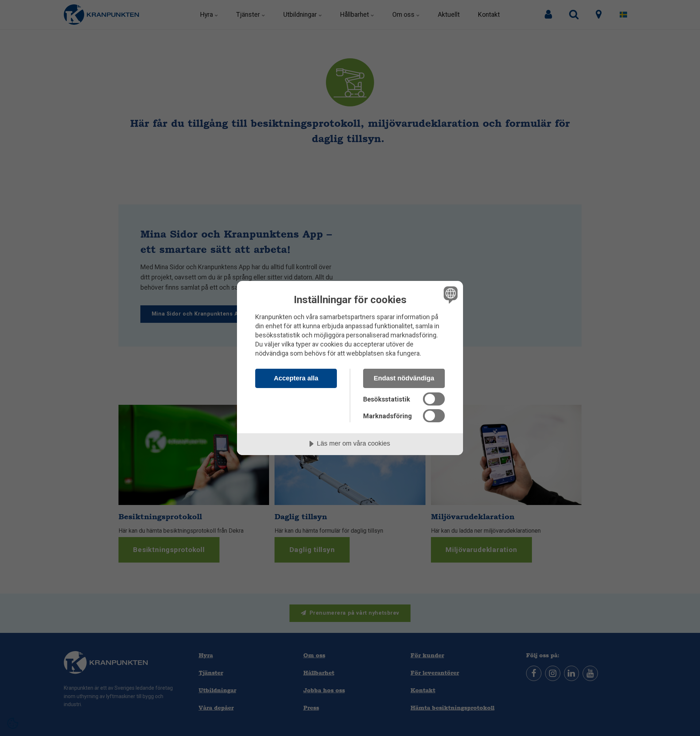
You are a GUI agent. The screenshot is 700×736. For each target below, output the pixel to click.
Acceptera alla (296, 378)
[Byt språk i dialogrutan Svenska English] (449, 294)
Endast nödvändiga (404, 378)
